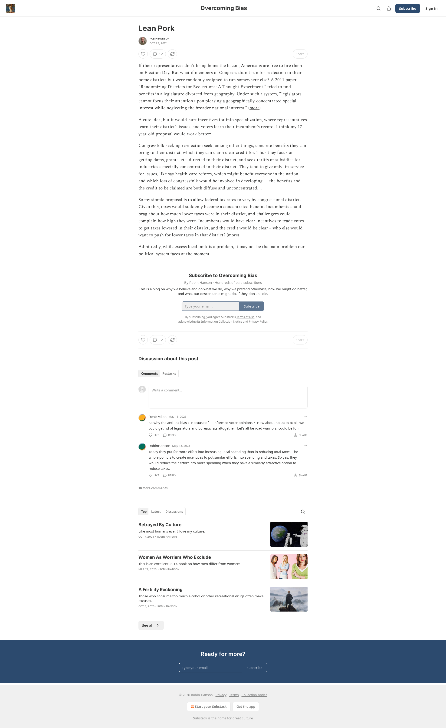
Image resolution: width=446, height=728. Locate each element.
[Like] (143, 54)
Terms (234, 695)
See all (148, 625)
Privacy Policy (258, 321)
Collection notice (254, 695)
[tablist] (158, 373)
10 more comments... (154, 488)
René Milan (158, 416)
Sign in (432, 8)
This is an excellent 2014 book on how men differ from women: (189, 563)
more (254, 108)
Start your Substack (211, 706)
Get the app (245, 706)
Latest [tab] (156, 512)
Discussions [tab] (174, 512)
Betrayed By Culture (159, 524)
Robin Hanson (159, 38)
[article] (223, 534)
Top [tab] (144, 512)
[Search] (378, 8)
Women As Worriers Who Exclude (174, 557)
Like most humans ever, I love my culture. (171, 531)
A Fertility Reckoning (160, 589)
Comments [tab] (149, 373)
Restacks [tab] (169, 373)
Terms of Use (245, 317)
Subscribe (407, 8)
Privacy (221, 695)
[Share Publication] (389, 8)
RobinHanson (159, 445)
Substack (200, 718)
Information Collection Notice (221, 321)
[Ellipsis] (305, 416)
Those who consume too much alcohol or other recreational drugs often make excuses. (200, 598)
